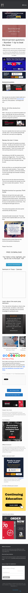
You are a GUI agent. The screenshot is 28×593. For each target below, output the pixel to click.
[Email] (19, 355)
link (20, 591)
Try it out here (15, 589)
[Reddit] (9, 355)
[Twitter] (6, 355)
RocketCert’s (21, 478)
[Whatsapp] (16, 355)
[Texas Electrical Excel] (2, 5)
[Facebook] (4, 355)
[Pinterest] (14, 355)
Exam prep (8, 373)
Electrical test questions (20, 373)
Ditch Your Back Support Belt (14, 394)
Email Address (6, 572)
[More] (24, 355)
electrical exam (20, 98)
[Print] (22, 355)
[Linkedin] (11, 355)
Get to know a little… (14, 390)
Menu (25, 5)
